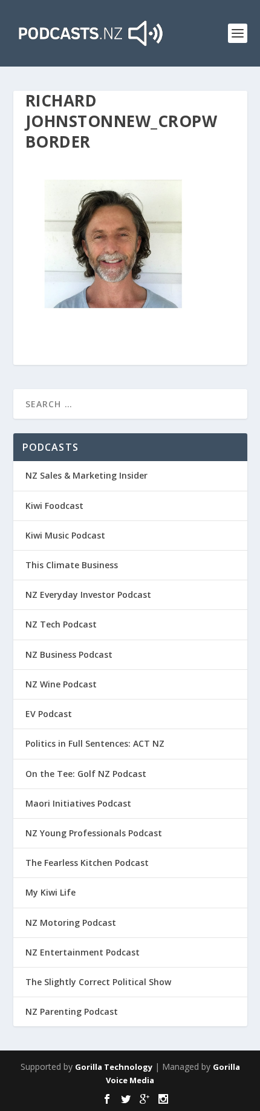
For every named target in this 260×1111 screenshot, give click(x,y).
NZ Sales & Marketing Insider (86, 475)
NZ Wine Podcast (61, 684)
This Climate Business (71, 565)
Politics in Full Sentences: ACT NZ (94, 743)
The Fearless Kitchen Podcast (87, 862)
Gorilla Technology (113, 1066)
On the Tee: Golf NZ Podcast (85, 773)
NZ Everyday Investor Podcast (88, 594)
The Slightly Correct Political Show (98, 982)
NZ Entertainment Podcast (82, 952)
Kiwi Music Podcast (65, 535)
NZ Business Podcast (68, 654)
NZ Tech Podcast (61, 624)
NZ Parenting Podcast (71, 1011)
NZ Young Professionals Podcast (93, 833)
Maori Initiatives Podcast (78, 803)
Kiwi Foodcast (54, 505)
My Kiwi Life (50, 892)
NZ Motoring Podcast (70, 922)
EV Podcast (48, 713)
